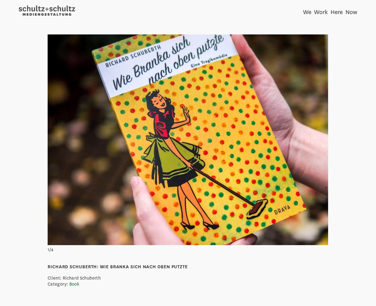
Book (74, 284)
